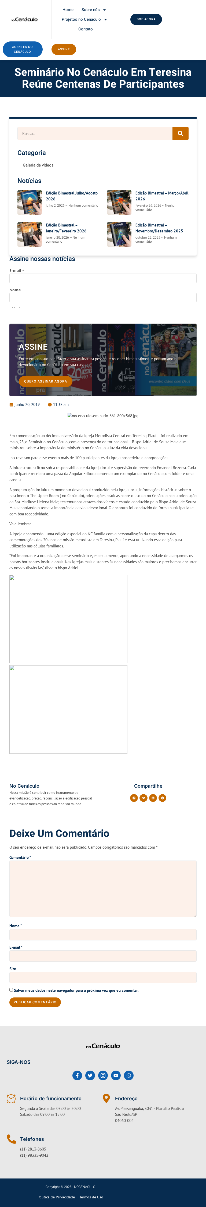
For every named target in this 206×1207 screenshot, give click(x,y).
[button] (134, 798)
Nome (15, 925)
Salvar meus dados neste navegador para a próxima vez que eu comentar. (76, 990)
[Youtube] (116, 1075)
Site (12, 968)
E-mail (16, 947)
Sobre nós (91, 10)
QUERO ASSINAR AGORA (45, 381)
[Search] (180, 133)
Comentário (20, 857)
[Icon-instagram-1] (103, 1075)
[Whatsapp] (129, 1075)
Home (67, 10)
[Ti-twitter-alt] (90, 1075)
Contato (85, 29)
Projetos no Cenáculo (81, 19)
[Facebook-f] (77, 1075)
